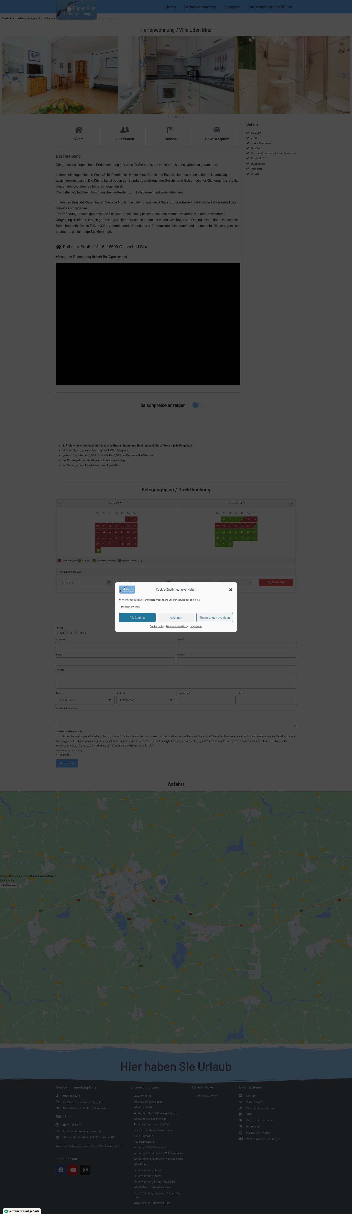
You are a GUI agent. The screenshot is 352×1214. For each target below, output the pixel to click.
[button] (231, 590)
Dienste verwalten (130, 606)
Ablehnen (176, 617)
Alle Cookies (137, 617)
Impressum (196, 626)
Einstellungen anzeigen (214, 617)
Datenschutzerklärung (177, 626)
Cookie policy (157, 626)
